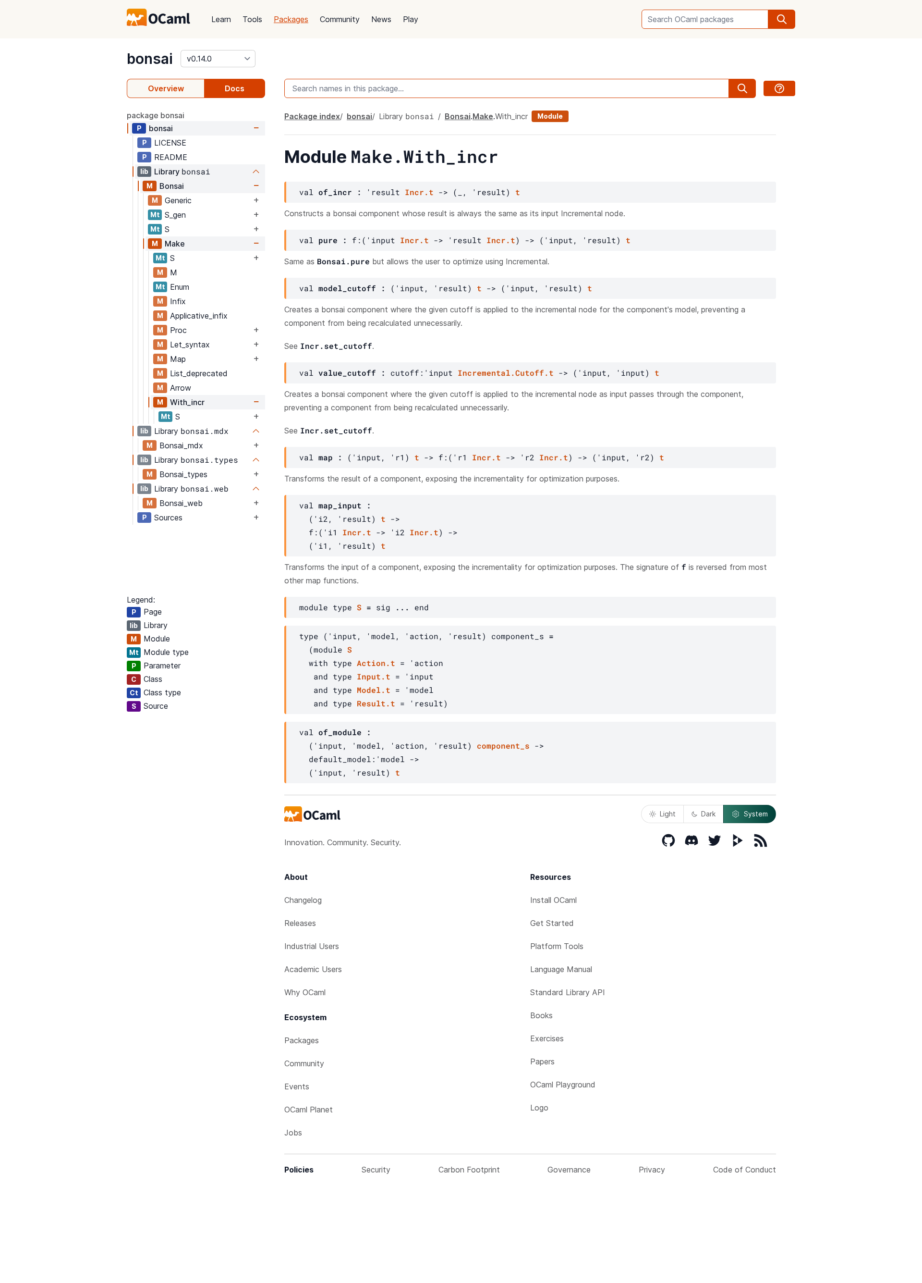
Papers (542, 1061)
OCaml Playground (562, 1084)
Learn (221, 19)
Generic (178, 200)
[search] (781, 19)
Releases (300, 923)
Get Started (552, 923)
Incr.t (419, 192)
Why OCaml (305, 992)
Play (410, 19)
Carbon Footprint (469, 1169)
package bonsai (155, 115)
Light (668, 814)
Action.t (376, 663)
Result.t (376, 703)
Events (296, 1086)
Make (175, 243)
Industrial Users (311, 946)
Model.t (373, 690)
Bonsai (171, 186)
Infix (178, 301)
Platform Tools (556, 946)
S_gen (175, 215)
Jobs (293, 1132)
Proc (178, 330)
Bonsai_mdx (181, 445)
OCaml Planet (308, 1109)
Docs (234, 88)
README (170, 157)
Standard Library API (567, 992)
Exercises (547, 1038)
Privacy (652, 1169)
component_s (503, 745)
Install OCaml (553, 900)
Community (340, 19)
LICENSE (170, 143)
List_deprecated (199, 373)
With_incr (187, 402)
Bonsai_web (181, 503)
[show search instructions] (779, 88)
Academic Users (313, 969)
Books (541, 1015)
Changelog (303, 900)
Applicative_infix (199, 316)
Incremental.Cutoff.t (506, 373)
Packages (291, 19)
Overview (166, 88)
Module (550, 116)
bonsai (150, 58)
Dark (708, 814)
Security (376, 1169)
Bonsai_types (183, 474)
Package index (312, 116)
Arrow (180, 388)
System (756, 814)
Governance (569, 1169)
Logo (539, 1107)
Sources (168, 517)
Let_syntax (190, 344)
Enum (179, 287)
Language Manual (561, 969)
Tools (252, 19)
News (381, 19)
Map (178, 359)
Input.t (373, 676)
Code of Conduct (744, 1169)
